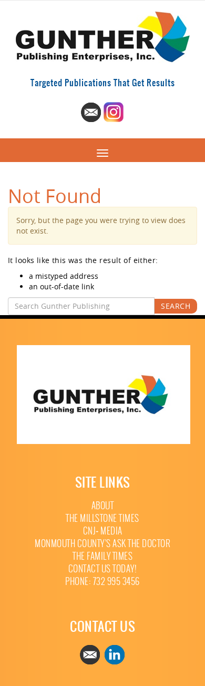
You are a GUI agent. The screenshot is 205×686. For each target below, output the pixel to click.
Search (175, 306)
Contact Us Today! (102, 569)
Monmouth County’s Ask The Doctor (102, 543)
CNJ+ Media (102, 531)
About (102, 505)
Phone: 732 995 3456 (102, 581)
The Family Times (102, 556)
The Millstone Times (102, 518)
